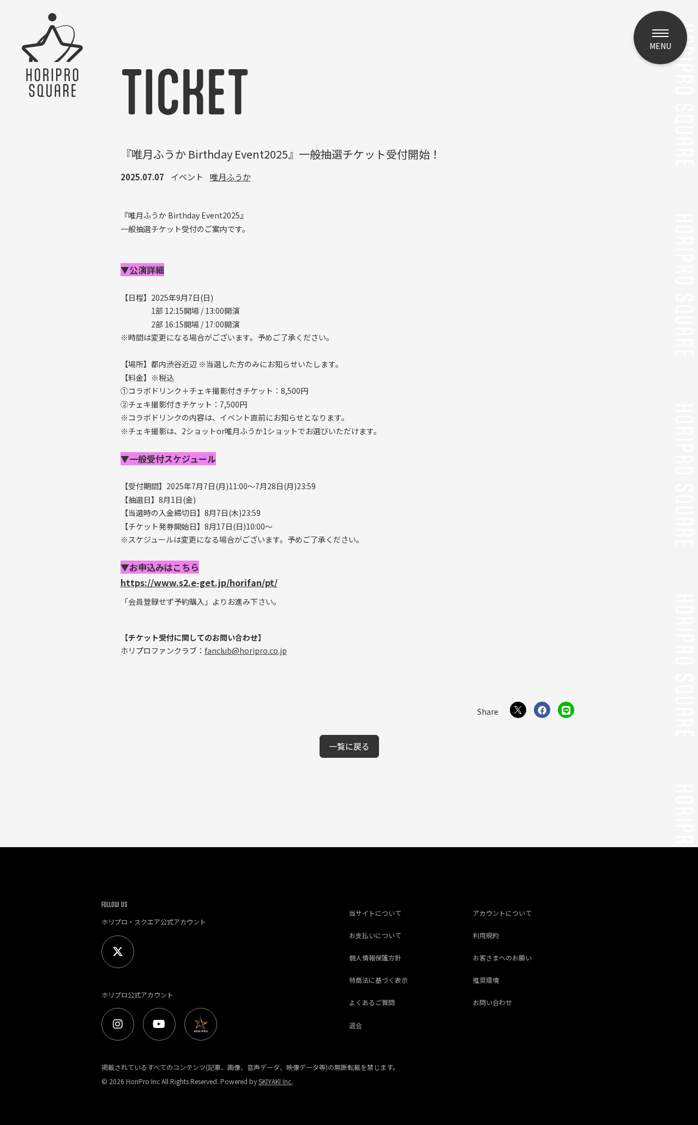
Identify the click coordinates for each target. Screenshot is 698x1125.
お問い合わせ (492, 1002)
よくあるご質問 (372, 1002)
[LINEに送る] (566, 710)
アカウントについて (502, 912)
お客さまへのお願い (502, 957)
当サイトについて (375, 912)
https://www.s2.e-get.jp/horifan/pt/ (199, 582)
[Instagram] (117, 1024)
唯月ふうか (230, 177)
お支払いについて (375, 935)
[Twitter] (117, 951)
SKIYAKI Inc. (275, 1081)
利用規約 (486, 935)
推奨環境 (486, 979)
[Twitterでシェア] (518, 710)
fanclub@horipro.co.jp (245, 650)
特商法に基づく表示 (378, 979)
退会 (355, 1025)
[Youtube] (159, 1024)
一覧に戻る (349, 746)
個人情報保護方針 (375, 957)
